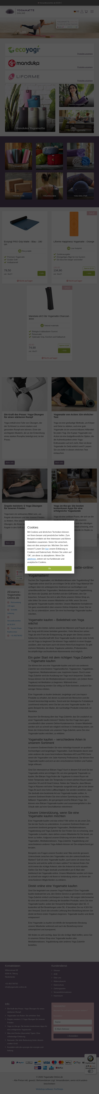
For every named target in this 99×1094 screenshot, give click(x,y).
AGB (55, 974)
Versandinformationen (63, 992)
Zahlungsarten (59, 988)
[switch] (90, 1071)
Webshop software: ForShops (49, 1089)
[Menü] (94, 1055)
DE (77, 11)
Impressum (58, 996)
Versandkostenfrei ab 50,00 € (50, 3)
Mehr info (10, 463)
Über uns (57, 978)
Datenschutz (59, 985)
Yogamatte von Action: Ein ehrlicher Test (23, 1016)
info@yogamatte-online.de (16, 987)
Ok (49, 568)
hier (47, 549)
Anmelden (73, 1036)
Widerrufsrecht (60, 981)
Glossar (57, 970)
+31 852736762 (16, 636)
